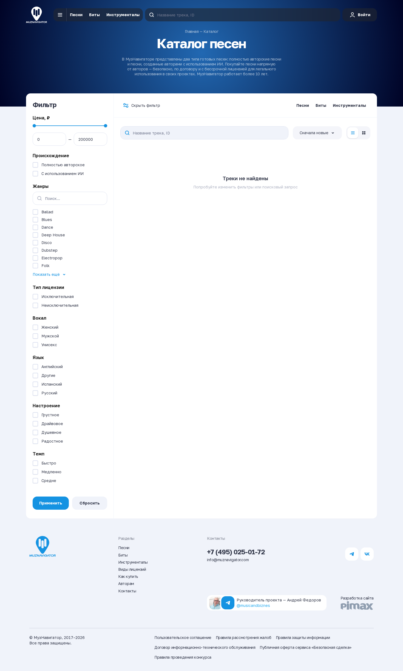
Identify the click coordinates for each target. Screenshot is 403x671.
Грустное (50, 414)
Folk (45, 265)
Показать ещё (46, 274)
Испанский (51, 384)
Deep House (53, 235)
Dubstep (49, 250)
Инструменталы (123, 14)
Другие (48, 375)
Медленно (51, 471)
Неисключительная (59, 305)
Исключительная (57, 296)
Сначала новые (314, 132)
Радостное (52, 441)
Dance (47, 227)
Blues (46, 219)
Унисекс (49, 344)
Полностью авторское (63, 164)
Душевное (51, 432)
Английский (52, 366)
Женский (49, 327)
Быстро (48, 463)
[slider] (34, 125)
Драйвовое (52, 423)
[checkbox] (35, 165)
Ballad (47, 212)
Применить (50, 503)
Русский (49, 393)
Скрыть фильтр (145, 105)
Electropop (52, 258)
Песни (76, 14)
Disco (46, 242)
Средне (48, 480)
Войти (364, 14)
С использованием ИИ (62, 173)
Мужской (50, 336)
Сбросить (90, 503)
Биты (94, 14)
